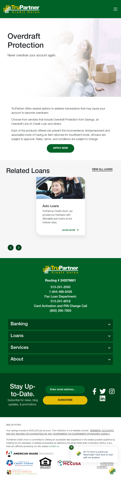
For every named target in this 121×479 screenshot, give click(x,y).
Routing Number (107, 464)
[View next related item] (19, 248)
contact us (54, 446)
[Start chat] (112, 471)
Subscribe (65, 400)
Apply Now (60, 148)
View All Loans (102, 169)
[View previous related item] (11, 248)
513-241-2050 (60, 287)
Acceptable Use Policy (106, 467)
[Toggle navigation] (115, 9)
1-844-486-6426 (60, 292)
